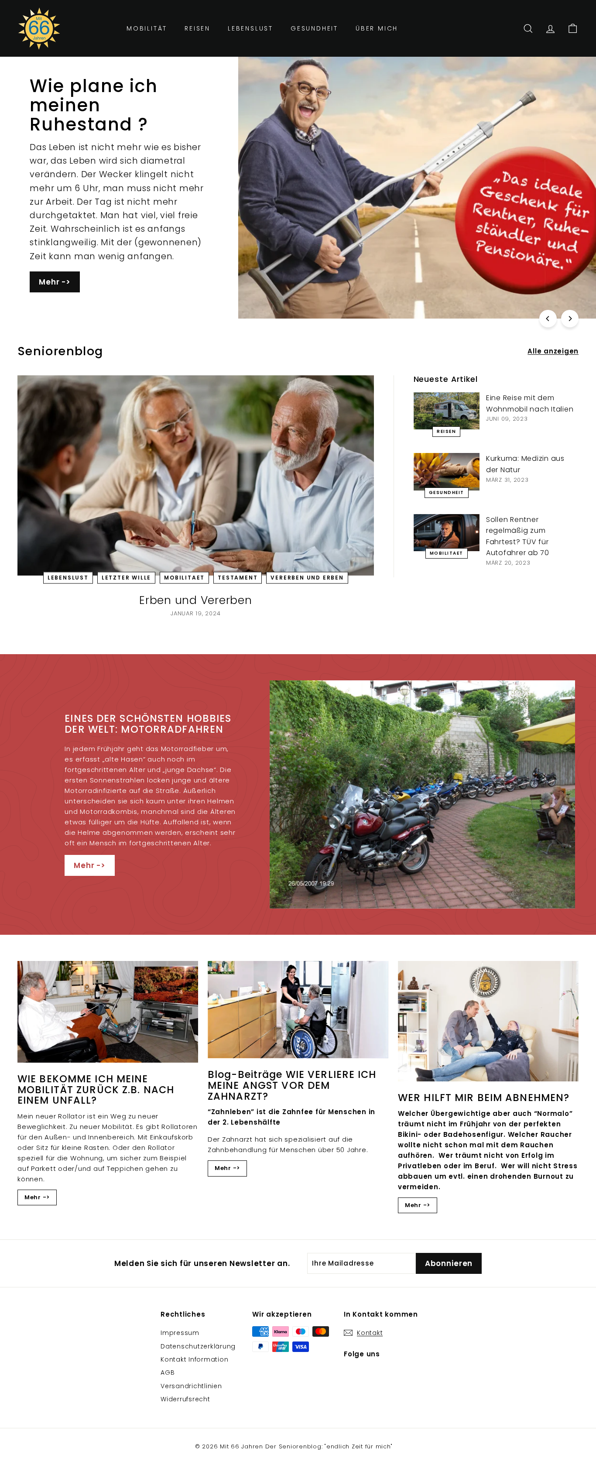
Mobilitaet (184, 578)
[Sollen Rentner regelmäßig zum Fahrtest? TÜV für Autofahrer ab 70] (447, 532)
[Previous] (548, 318)
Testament (237, 578)
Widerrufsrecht (185, 1399)
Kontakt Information (194, 1359)
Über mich (377, 28)
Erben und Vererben (195, 600)
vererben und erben (307, 578)
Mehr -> (54, 282)
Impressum (180, 1332)
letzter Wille (126, 578)
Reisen (197, 28)
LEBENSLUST (68, 578)
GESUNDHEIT (446, 492)
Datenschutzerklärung (198, 1346)
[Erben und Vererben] (195, 475)
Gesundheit (314, 28)
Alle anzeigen (553, 351)
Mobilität (147, 28)
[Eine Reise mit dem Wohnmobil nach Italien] (447, 410)
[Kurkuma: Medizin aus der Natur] (447, 471)
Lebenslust (250, 28)
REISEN (446, 431)
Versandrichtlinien (191, 1386)
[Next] (570, 318)
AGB (168, 1372)
